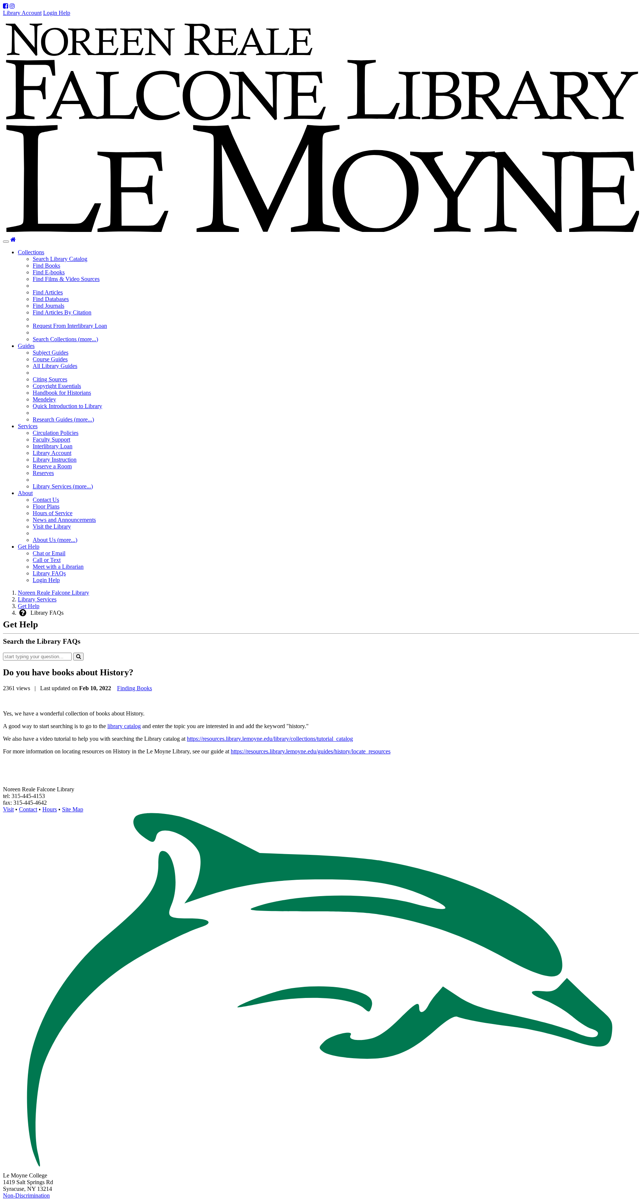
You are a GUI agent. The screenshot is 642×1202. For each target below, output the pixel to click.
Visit (8, 809)
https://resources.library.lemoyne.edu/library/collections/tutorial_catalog (270, 739)
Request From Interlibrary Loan (70, 326)
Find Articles (48, 292)
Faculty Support (51, 439)
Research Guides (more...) (63, 419)
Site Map (72, 809)
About (25, 493)
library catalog (124, 726)
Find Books (46, 265)
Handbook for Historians (62, 393)
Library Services (37, 599)
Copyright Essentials (57, 386)
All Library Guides (55, 366)
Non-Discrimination (26, 1195)
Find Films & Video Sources (66, 279)
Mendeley (44, 399)
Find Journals (48, 306)
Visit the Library (52, 526)
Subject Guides (50, 352)
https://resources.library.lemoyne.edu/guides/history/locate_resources (310, 751)
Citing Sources (50, 379)
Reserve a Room (52, 466)
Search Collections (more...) (65, 339)
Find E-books (49, 272)
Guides (26, 346)
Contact (28, 809)
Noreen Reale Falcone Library (53, 592)
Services (28, 426)
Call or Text (47, 560)
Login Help (56, 13)
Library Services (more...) (63, 486)
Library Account (22, 13)
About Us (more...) (55, 540)
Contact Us (46, 500)
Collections (31, 252)
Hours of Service (52, 513)
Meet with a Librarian (58, 566)
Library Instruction (55, 459)
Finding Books (134, 688)
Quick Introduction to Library (67, 406)
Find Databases (51, 299)
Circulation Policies (55, 433)
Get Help (28, 606)
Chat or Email (49, 553)
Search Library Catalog (60, 259)
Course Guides (50, 359)
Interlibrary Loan (52, 446)
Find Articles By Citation (62, 312)
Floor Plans (46, 506)
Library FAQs (49, 573)
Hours (49, 809)
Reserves (43, 473)
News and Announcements (64, 520)
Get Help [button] (28, 546)
